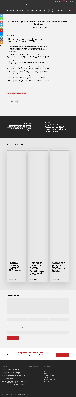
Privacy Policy (47, 381)
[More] (1, 42)
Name (9, 317)
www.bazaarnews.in (7, 386)
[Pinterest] (1, 30)
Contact (46, 377)
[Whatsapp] (1, 18)
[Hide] (0, 45)
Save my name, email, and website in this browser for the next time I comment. (29, 324)
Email (30, 317)
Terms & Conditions (49, 379)
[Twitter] (1, 15)
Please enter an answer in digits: (15, 327)
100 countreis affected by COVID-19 (16, 93)
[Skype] (1, 36)
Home (45, 369)
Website (51, 317)
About (45, 371)
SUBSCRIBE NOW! (63, 354)
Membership (47, 373)
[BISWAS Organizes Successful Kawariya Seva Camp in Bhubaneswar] (16, 215)
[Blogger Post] (1, 39)
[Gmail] (1, 21)
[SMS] (1, 27)
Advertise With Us (49, 375)
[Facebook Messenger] (1, 33)
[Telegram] (1, 24)
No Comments (43, 27)
